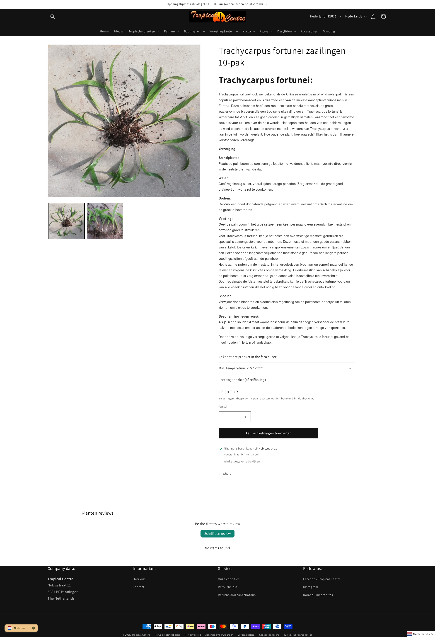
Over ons (139, 579)
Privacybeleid (193, 634)
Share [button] (227, 474)
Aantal (223, 406)
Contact (138, 587)
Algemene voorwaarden (219, 634)
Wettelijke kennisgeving (298, 634)
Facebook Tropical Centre (322, 579)
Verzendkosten (260, 398)
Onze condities (228, 579)
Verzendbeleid (246, 634)
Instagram (310, 587)
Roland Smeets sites (318, 595)
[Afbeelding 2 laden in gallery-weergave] (105, 221)
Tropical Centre (141, 634)
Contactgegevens (269, 634)
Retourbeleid (227, 587)
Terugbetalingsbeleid (168, 634)
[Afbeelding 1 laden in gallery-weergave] (67, 221)
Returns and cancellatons (237, 595)
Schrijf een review (217, 533)
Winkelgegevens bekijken (242, 461)
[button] (53, 17)
